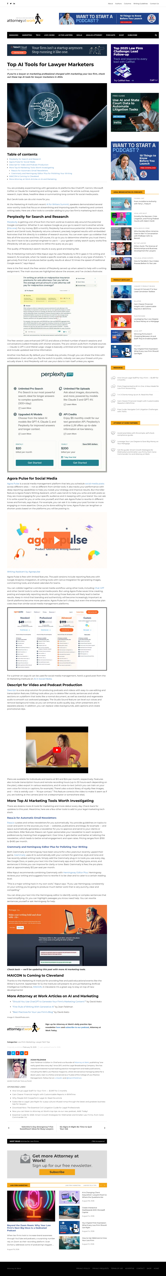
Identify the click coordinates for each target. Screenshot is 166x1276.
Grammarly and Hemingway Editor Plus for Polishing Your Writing (41, 173)
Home (156, 1268)
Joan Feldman (16, 69)
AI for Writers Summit (57, 204)
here (58, 1027)
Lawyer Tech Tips (43, 1042)
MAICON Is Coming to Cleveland (24, 176)
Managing (13, 35)
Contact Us (154, 4)
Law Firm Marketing (73, 1185)
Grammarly (20, 855)
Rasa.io (10, 822)
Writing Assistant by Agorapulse (23, 571)
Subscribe (132, 35)
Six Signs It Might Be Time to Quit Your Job (76, 1128)
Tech (38, 35)
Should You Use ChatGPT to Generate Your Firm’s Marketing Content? (49, 1001)
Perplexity (12, 222)
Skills (79, 35)
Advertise (129, 1268)
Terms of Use (117, 1268)
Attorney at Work (82, 1062)
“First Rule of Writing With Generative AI (33, 1007)
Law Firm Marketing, (26, 1042)
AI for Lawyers (65, 35)
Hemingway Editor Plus (75, 872)
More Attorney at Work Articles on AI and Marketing (33, 179)
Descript (11, 690)
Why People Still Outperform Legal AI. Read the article (37, 1098)
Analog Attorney (94, 35)
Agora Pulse (13, 483)
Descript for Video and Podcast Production (28, 165)
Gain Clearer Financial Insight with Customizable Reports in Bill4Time (43, 1094)
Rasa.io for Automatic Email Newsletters (29, 170)
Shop (121, 35)
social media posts (94, 483)
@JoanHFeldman (74, 1078)
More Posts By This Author (19, 1081)
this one (12, 228)
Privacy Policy (83, 1268)
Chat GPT (99, 588)
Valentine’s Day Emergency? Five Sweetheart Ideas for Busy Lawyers (36, 1128)
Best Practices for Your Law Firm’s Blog (33, 1012)
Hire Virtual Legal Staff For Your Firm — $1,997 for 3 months (39, 1091)
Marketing (27, 35)
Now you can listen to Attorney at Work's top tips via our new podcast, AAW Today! (50, 1111)
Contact (140, 1268)
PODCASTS (110, 35)
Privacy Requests (100, 1268)
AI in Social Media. (43, 679)
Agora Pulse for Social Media (22, 162)
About (110, 4)
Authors (118, 4)
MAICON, (37, 987)
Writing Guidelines (140, 4)
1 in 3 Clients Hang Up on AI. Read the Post (135, 395)
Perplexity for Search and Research (25, 159)
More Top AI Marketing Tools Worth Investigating (31, 167)
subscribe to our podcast (77, 1027)
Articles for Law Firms (57, 1141)
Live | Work (49, 35)
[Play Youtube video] (57, 750)
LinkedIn (58, 1078)
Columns (127, 4)
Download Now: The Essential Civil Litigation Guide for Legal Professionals (46, 1107)
